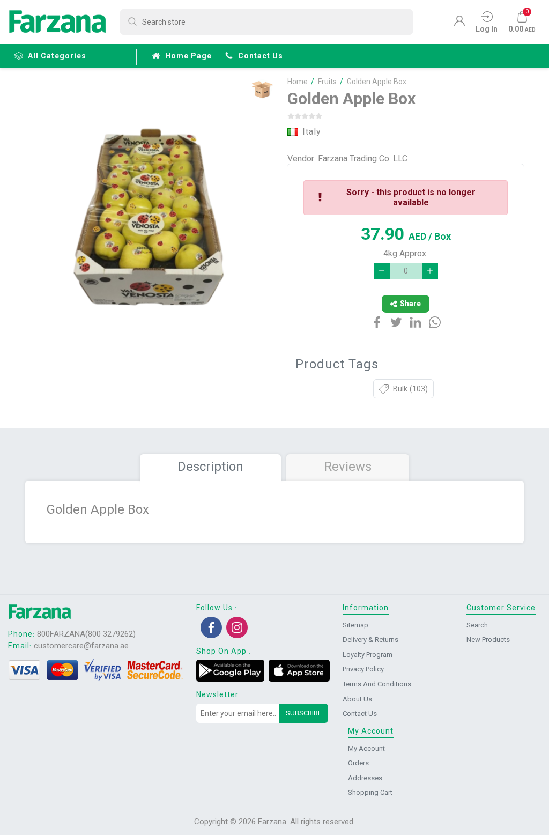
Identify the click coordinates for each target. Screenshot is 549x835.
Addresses (365, 778)
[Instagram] (237, 627)
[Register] (459, 23)
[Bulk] (262, 89)
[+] (430, 271)
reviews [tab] (348, 466)
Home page (188, 55)
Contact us (260, 55)
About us (357, 699)
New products (488, 640)
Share (410, 303)
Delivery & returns (370, 640)
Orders (358, 763)
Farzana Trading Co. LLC (362, 158)
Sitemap (355, 625)
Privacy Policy (363, 669)
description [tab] (210, 466)
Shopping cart (370, 792)
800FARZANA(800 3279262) (86, 634)
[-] (382, 271)
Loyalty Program (367, 655)
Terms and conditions (377, 684)
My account (366, 748)
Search (477, 625)
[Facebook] (211, 627)
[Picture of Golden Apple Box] (150, 223)
